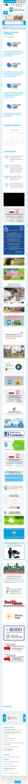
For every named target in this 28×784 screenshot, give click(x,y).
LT (23, 4)
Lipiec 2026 (14, 130)
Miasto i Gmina (19, 9)
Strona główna (5, 26)
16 (13, 141)
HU (17, 6)
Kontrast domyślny (4, 5)
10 (16, 139)
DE (21, 6)
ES (19, 6)
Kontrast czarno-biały (6, 5)
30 (13, 145)
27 (4, 145)
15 (10, 141)
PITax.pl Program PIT (18, 582)
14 (7, 141)
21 (7, 143)
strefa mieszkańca (9, 1)
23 (13, 143)
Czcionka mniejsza (9, 5)
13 (4, 141)
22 (10, 143)
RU (19, 4)
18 (19, 141)
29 (10, 145)
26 (22, 143)
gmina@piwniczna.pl (12, 766)
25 (19, 143)
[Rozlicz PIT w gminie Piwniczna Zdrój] (14, 568)
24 (16, 143)
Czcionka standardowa (12, 5)
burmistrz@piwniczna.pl (12, 773)
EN (16, 4)
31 (16, 145)
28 (7, 145)
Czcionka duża (14, 5)
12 (22, 139)
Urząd (10, 28)
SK (21, 4)
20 (4, 143)
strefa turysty (21, 1)
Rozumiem (17, 782)
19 (22, 141)
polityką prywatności (10, 778)
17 (16, 141)
